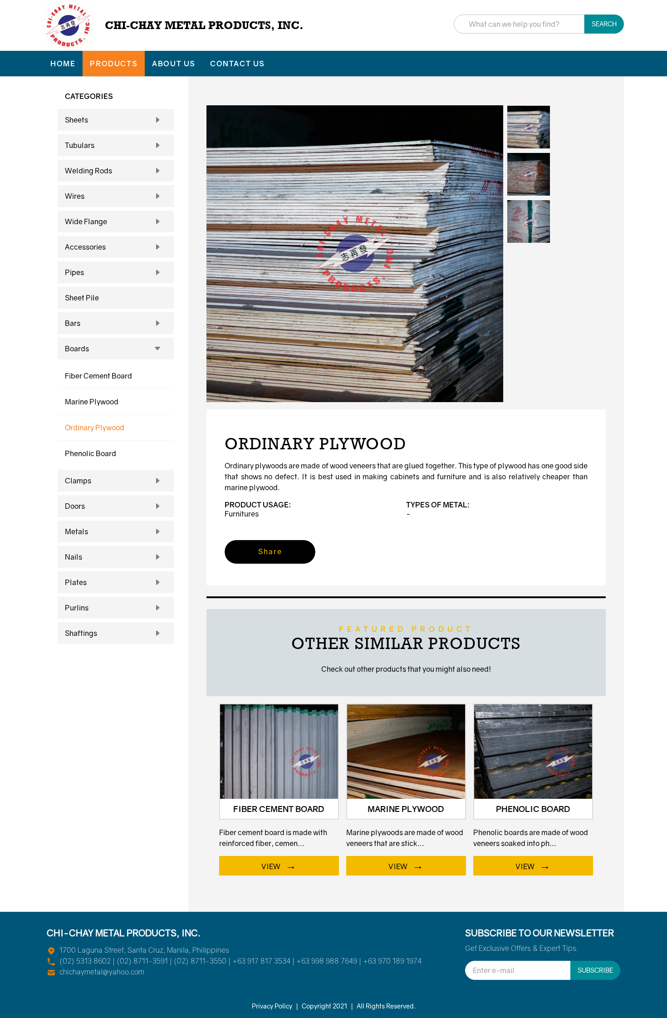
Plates (76, 582)
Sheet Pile (82, 297)
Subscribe (595, 970)
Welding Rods (88, 170)
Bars (72, 323)
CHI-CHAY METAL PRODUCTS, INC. (204, 25)
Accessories (85, 246)
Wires (74, 196)
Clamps (78, 480)
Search (604, 24)
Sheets (76, 119)
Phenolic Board (90, 453)
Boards (77, 348)
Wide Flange (86, 221)
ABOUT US (174, 63)
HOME (62, 63)
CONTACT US (237, 63)
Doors (75, 506)
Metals (76, 531)
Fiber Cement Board (98, 375)
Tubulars (79, 145)
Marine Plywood (91, 401)
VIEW (278, 864)
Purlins (76, 607)
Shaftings (81, 633)
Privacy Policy (272, 1006)
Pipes (74, 272)
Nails (73, 556)
